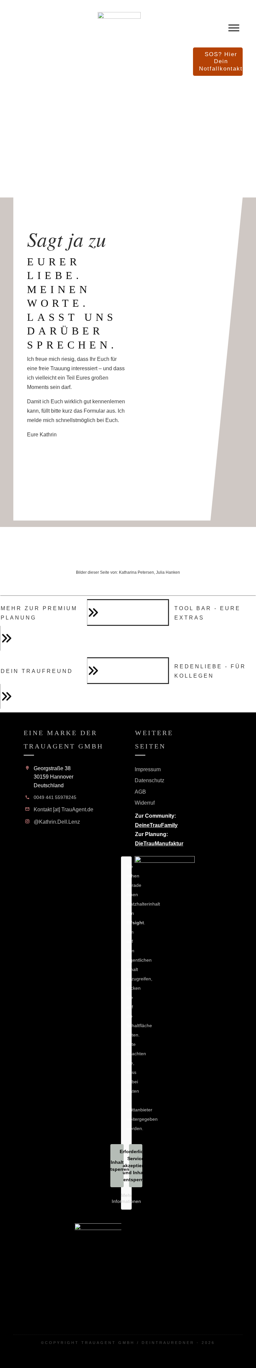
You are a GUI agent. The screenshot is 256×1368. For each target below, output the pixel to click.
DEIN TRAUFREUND (37, 671)
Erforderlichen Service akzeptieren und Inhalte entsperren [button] (135, 1165)
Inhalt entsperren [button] (117, 1165)
